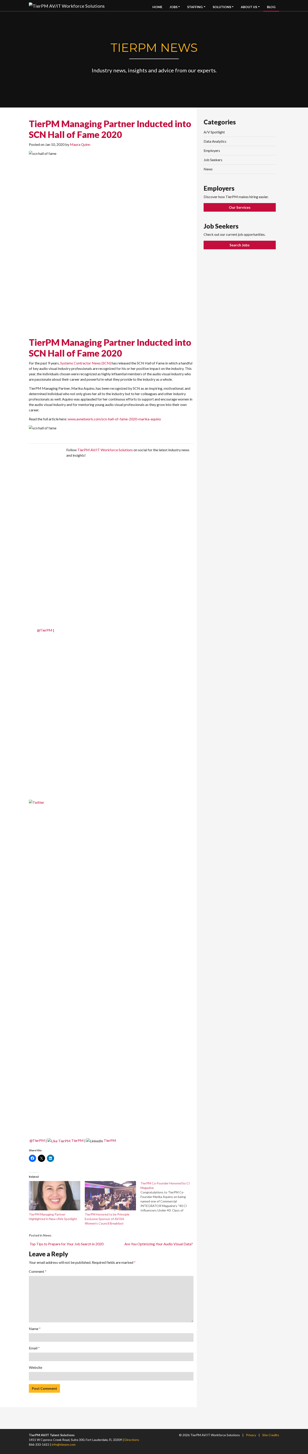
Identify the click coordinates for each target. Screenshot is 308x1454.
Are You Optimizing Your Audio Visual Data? (158, 1244)
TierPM (77, 1140)
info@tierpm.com (64, 1444)
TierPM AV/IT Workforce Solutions (105, 450)
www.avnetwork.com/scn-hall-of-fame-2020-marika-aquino (114, 419)
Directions (131, 1440)
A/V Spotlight (214, 132)
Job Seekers (213, 160)
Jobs (173, 7)
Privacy (251, 1435)
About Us (249, 7)
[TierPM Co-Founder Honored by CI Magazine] (168, 1197)
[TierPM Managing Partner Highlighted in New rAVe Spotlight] (54, 1195)
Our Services (240, 207)
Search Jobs (240, 245)
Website (35, 1367)
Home (157, 7)
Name (35, 1328)
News (47, 1235)
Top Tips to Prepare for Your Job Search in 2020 (66, 1244)
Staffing (195, 7)
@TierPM (44, 630)
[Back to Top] (288, 1376)
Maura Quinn (80, 144)
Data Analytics (215, 141)
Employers (212, 150)
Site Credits (270, 1435)
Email (34, 1348)
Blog (271, 7)
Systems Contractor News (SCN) (85, 363)
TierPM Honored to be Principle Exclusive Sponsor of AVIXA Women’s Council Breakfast (107, 1218)
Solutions (222, 7)
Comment (37, 1271)
